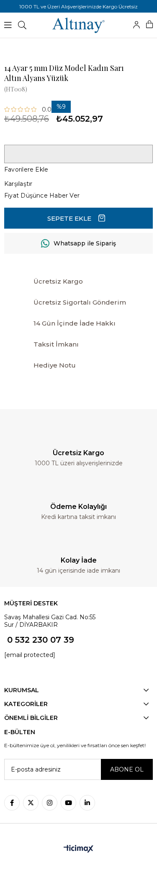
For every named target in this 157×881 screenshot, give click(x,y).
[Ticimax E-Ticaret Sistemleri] (78, 849)
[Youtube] (68, 803)
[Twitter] (31, 803)
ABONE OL (127, 769)
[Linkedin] (87, 803)
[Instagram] (49, 803)
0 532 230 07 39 (40, 640)
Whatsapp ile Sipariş (85, 243)
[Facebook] (12, 803)
